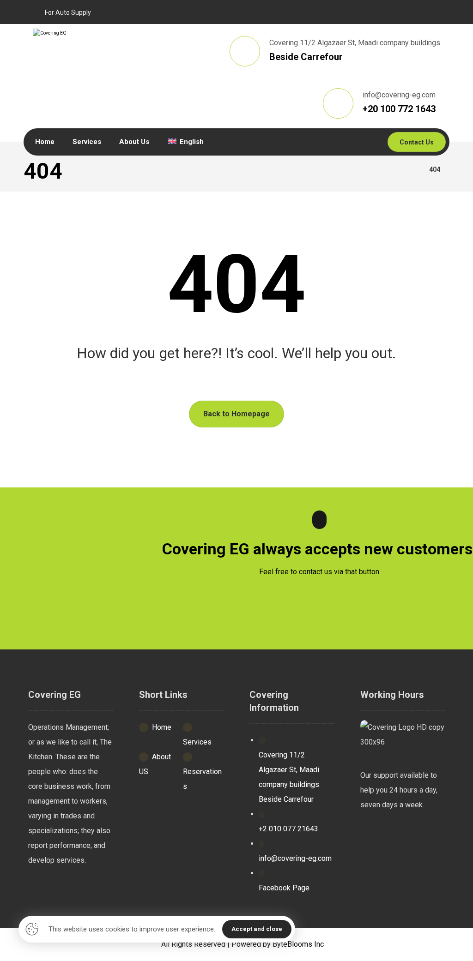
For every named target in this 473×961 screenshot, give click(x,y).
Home (161, 727)
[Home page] (410, 169)
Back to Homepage (236, 413)
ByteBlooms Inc (298, 944)
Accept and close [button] (256, 928)
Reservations (202, 779)
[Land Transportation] (111, 53)
